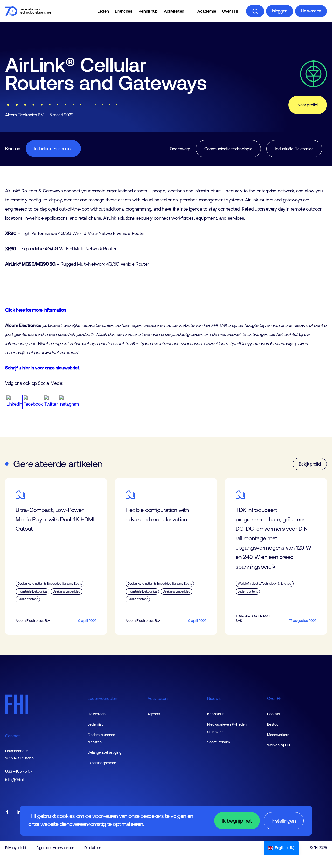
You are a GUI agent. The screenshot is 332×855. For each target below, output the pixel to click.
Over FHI (230, 11)
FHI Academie (203, 11)
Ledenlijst (95, 724)
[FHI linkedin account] (19, 812)
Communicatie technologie (228, 148)
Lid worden (311, 11)
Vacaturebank (218, 742)
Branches (123, 11)
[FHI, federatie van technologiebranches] (28, 11)
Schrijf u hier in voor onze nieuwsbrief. (42, 368)
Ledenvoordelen (102, 698)
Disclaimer (92, 848)
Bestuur (273, 724)
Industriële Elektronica (53, 148)
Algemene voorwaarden (55, 848)
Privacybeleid (15, 848)
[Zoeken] (255, 11)
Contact (12, 735)
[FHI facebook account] (7, 812)
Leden (103, 11)
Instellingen (284, 821)
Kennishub (148, 11)
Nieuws (214, 698)
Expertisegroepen (102, 763)
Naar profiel (308, 105)
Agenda (154, 714)
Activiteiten (174, 11)
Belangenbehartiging (104, 752)
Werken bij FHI (278, 745)
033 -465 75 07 (18, 771)
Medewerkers (278, 735)
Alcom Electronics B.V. (24, 114)
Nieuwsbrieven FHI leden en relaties (227, 728)
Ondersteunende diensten (101, 738)
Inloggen (279, 11)
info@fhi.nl (14, 780)
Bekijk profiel (310, 464)
